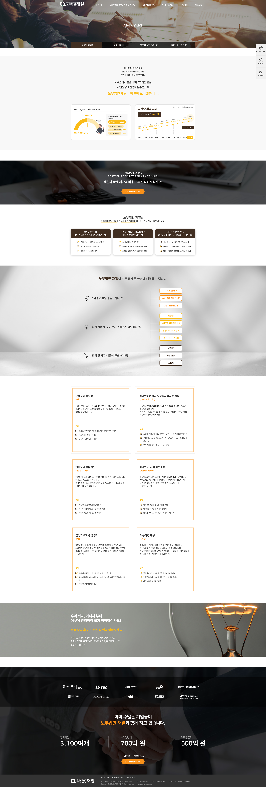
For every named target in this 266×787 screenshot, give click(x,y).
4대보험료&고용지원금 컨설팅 (122, 5)
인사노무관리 (167, 5)
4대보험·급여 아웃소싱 (148, 45)
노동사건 (184, 5)
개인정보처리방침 (117, 777)
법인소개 (99, 5)
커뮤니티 (198, 5)
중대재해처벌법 (148, 5)
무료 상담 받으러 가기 (133, 191)
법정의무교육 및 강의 (179, 45)
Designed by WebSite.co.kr (145, 784)
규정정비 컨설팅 (86, 45)
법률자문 (117, 45)
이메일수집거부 (130, 777)
